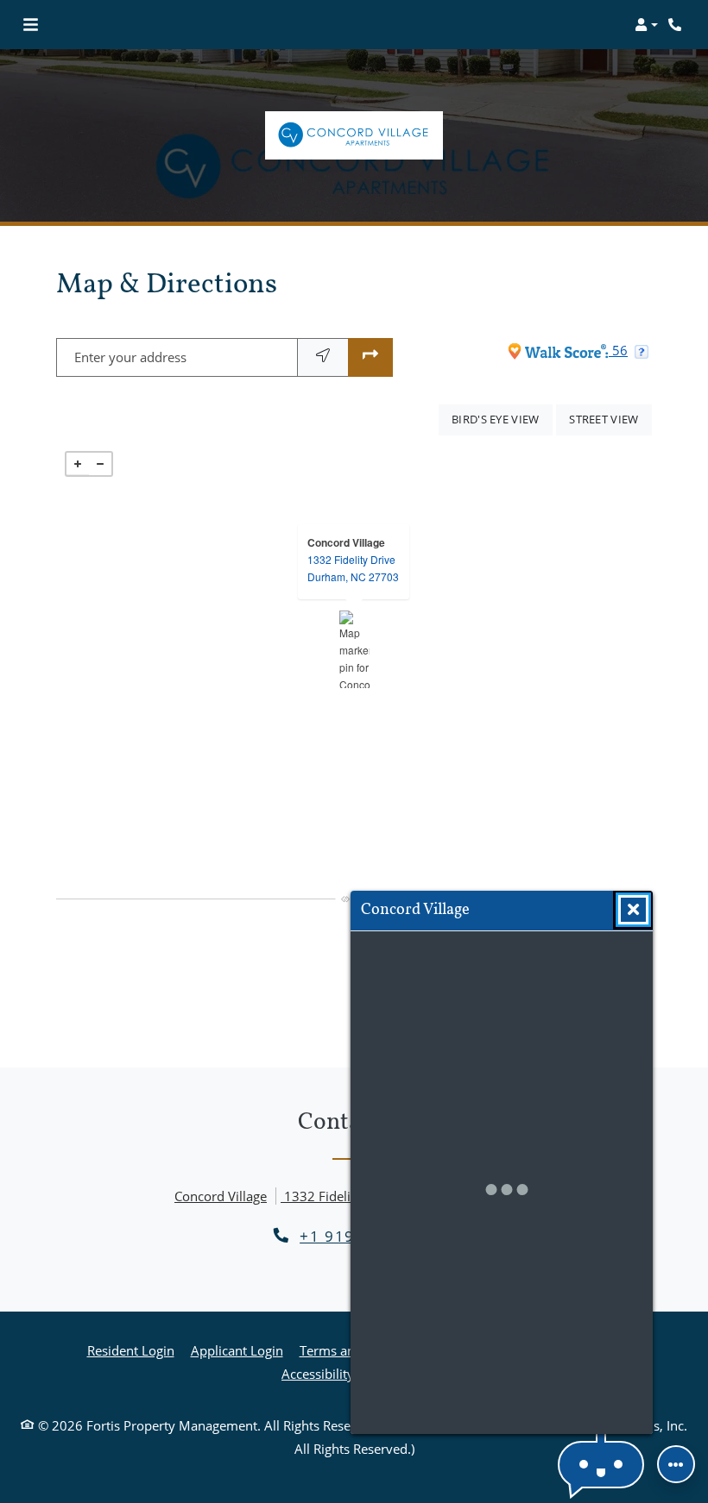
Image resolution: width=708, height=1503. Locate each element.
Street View (610, 418)
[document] (354, 649)
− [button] (100, 464)
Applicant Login (237, 1350)
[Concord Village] (354, 649)
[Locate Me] (323, 357)
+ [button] (77, 464)
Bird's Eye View (502, 418)
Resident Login (130, 1350)
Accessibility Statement (349, 1373)
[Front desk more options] (676, 1464)
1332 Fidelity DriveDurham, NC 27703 (353, 568)
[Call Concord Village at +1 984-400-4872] (677, 25)
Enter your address (130, 357)
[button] (646, 25)
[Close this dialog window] (633, 909)
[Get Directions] (370, 357)
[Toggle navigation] (30, 25)
